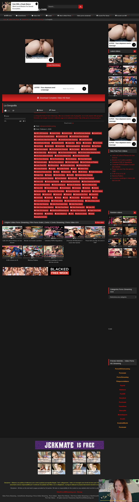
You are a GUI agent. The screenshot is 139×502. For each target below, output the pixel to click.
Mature (57, 171)
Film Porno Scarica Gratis (82, 155)
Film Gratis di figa (41, 152)
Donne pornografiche (74, 146)
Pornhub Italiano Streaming (84, 175)
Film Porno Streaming (42, 159)
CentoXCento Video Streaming (69, 139)
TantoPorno (50, 197)
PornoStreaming (123, 377)
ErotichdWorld (122, 423)
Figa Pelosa (97, 146)
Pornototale (77, 188)
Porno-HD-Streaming (52, 188)
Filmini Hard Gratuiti (72, 162)
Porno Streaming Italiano (43, 184)
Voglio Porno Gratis (95, 210)
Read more (68, 123)
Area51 (122, 419)
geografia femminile (41, 217)
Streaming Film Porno (81, 194)
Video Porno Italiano (76, 204)
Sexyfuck (122, 398)
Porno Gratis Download (87, 178)
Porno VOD (39, 188)
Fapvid (122, 385)
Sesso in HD (86, 191)
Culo (79, 143)
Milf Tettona (83, 171)
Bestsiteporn (122, 415)
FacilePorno (86, 146)
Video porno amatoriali (84, 15)
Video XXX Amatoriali (42, 210)
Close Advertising (54, 65)
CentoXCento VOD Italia (43, 143)
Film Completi (75, 149)
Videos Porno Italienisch (79, 210)
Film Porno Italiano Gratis (64, 155)
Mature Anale (66, 171)
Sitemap (79, 492)
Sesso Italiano (98, 191)
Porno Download (61, 178)
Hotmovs (122, 390)
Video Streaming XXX (78, 207)
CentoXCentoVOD (59, 143)
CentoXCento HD (62, 136)
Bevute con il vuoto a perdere (122, 160)
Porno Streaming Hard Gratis (91, 181)
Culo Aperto (88, 143)
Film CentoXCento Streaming (60, 149)
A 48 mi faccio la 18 (118, 173)
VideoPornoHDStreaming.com (60, 210)
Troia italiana (86, 197)
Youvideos (122, 406)
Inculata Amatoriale (41, 168)
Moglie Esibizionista (96, 171)
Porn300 (71, 175)
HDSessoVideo (54, 165)
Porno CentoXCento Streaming (44, 178)
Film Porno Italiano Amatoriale (44, 155)
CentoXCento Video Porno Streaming (46, 139)
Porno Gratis (73, 178)
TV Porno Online (57, 200)
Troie (95, 197)
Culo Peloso (39, 146)
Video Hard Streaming (42, 204)
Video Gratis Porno (14, 19)
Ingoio (74, 168)
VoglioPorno (39, 213)
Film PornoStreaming (58, 159)
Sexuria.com (47, 194)
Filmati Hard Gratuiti (85, 159)
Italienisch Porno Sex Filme (43, 171)
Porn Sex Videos (60, 175)
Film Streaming (72, 159)
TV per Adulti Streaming (42, 200)
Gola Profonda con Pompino (90, 162)
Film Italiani (53, 152)
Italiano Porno (84, 168)
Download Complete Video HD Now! (54, 98)
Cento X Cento (56, 133)
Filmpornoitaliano (122, 381)
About (41, 110)
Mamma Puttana (117, 176)
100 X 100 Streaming (37, 19)
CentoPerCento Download (83, 133)
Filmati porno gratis (41, 162)
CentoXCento (25, 19)
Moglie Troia (39, 175)
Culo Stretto (50, 146)
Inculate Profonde (64, 168)
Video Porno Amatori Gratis (59, 204)
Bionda (92, 213)
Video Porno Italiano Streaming (44, 207)
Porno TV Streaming (74, 184)
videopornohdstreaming (48, 126)
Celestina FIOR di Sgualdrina (122, 162)
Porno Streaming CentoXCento (71, 181)
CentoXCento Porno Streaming (79, 136)
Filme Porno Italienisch (57, 162)
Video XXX (91, 207)
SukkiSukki (39, 197)
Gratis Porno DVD (41, 165)
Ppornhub (87, 188)
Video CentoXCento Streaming (74, 200)
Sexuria (38, 194)
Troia (66, 197)
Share (53, 110)
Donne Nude (60, 146)
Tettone (59, 197)
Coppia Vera (71, 143)
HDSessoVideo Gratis (69, 165)
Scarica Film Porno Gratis (57, 191)
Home (5, 19)
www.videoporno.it (62, 213)
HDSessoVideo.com (84, 165)
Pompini (49, 175)
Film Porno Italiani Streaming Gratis (90, 152)
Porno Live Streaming (53, 181)
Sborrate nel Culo (41, 191)
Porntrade (122, 402)
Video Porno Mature (62, 207)
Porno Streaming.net (59, 184)
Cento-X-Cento (68, 133)
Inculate (53, 168)
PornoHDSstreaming (122, 369)
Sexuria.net (58, 194)
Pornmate (122, 373)
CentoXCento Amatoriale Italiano (45, 136)
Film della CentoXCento (89, 149)
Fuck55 (122, 394)
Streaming (68, 194)
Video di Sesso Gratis (93, 200)
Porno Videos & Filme (90, 184)
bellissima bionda (81, 213)
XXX (72, 213)
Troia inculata (75, 197)
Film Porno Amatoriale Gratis (68, 152)
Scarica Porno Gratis (73, 191)
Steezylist (122, 410)
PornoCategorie (66, 188)
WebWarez (50, 213)
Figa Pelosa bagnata (41, 149)
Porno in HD (39, 181)
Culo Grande (98, 143)
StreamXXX (94, 194)
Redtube (96, 188)
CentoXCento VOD (86, 139)
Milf (75, 171)
